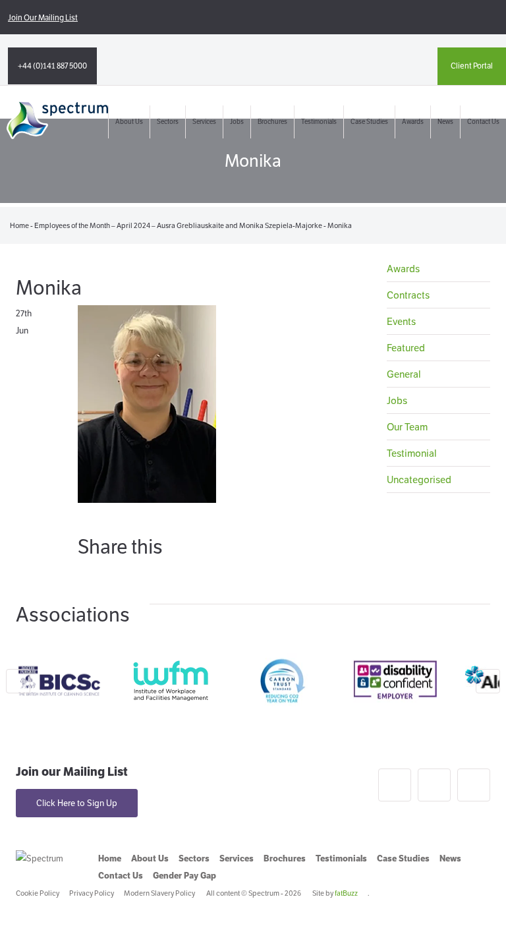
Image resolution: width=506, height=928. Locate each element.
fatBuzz (346, 893)
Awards (413, 121)
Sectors (168, 121)
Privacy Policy (91, 893)
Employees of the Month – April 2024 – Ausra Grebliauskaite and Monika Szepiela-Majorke (178, 225)
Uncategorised (419, 479)
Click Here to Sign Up (76, 803)
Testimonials (319, 121)
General (404, 374)
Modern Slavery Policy (159, 893)
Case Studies (369, 121)
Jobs (237, 121)
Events (401, 321)
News (445, 121)
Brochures (272, 121)
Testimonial (412, 453)
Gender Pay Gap (184, 875)
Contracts (408, 295)
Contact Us (483, 121)
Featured (406, 347)
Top (474, 896)
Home (19, 225)
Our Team (407, 426)
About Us (129, 121)
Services (204, 121)
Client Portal (472, 66)
